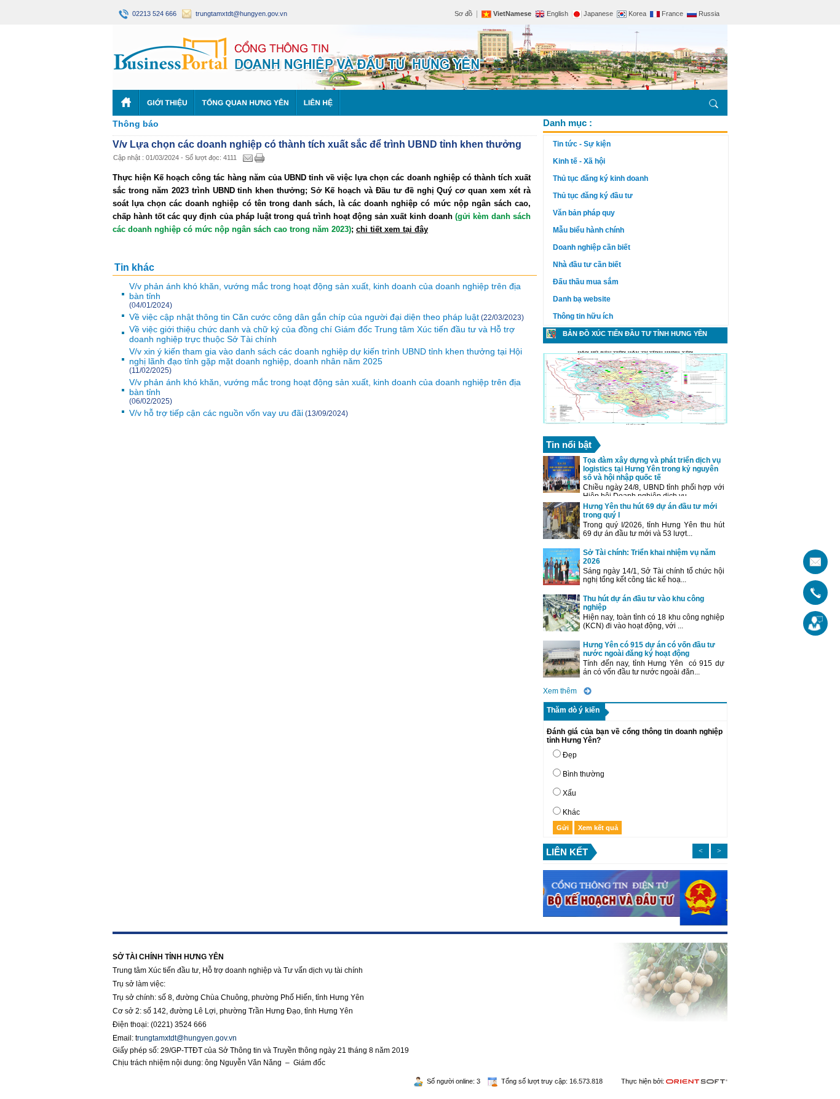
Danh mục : (567, 123)
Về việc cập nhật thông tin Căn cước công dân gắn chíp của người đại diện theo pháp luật (304, 317)
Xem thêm (560, 691)
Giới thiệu (167, 102)
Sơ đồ (463, 13)
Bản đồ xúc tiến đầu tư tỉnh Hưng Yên (635, 333)
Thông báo (136, 124)
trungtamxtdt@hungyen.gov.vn (239, 13)
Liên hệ (318, 102)
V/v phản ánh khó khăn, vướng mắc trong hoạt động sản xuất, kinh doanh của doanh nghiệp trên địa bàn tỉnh (325, 291)
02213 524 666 (153, 13)
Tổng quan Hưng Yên (245, 102)
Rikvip (187, 938)
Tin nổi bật (569, 444)
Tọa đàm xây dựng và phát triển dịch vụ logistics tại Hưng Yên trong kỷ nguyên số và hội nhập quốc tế (652, 469)
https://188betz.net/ (144, 938)
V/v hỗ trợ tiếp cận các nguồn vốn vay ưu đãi (216, 413)
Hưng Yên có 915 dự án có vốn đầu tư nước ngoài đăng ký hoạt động (649, 649)
